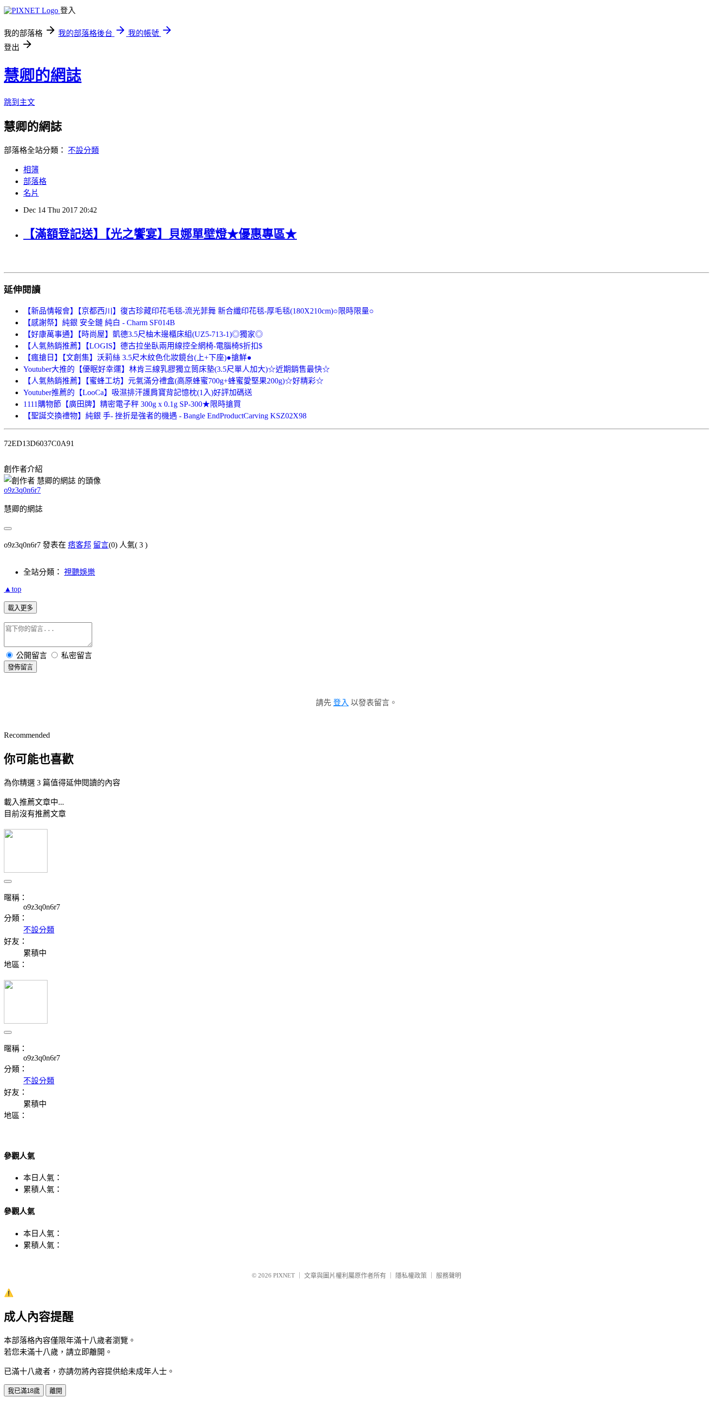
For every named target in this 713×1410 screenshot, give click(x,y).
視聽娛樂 (79, 572)
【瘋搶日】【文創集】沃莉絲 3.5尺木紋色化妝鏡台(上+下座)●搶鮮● (137, 357)
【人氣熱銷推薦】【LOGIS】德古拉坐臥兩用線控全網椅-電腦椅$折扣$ (142, 346)
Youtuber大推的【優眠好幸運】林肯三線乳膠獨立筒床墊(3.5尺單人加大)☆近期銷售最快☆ (176, 369)
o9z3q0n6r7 (22, 490)
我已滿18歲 (24, 1390)
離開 (55, 1390)
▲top (12, 589)
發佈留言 (20, 667)
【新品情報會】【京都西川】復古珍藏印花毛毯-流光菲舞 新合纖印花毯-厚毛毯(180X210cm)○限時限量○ (198, 311)
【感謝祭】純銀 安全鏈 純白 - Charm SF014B (99, 322)
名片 (31, 193)
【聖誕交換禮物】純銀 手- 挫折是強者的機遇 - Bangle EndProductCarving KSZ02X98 (165, 416)
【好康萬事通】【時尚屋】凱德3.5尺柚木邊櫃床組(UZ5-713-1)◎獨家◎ (143, 334)
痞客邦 (79, 545)
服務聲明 (448, 1275)
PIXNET (284, 1275)
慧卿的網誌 (42, 75)
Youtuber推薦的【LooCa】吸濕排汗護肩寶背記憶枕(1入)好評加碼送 (137, 392)
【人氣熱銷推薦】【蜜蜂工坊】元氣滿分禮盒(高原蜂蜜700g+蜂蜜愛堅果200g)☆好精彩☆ (173, 381)
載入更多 (20, 608)
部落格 (35, 181)
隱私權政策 (411, 1275)
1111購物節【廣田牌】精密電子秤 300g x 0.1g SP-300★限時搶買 (132, 404)
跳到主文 (19, 102)
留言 (101, 545)
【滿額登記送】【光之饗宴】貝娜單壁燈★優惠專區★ (160, 234)
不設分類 (83, 150)
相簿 (31, 170)
